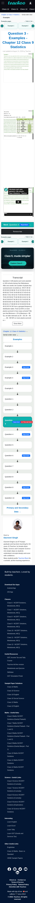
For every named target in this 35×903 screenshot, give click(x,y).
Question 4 (17, 434)
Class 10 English (13, 694)
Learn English (12, 822)
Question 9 (17, 487)
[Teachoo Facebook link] (9, 869)
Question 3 (18, 422)
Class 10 (23, 9)
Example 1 (9, 346)
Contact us (22, 880)
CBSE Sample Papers (15, 858)
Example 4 (17, 378)
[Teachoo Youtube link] (25, 869)
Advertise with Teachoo (17, 887)
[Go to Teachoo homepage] (16, 3)
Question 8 (9, 477)
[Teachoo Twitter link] (20, 869)
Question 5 (9, 445)
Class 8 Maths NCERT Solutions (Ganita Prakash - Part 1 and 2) (18, 736)
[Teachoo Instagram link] (15, 869)
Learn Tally (11, 829)
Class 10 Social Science (15, 698)
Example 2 (9, 357)
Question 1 (9, 399)
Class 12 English (13, 706)
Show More (17, 323)
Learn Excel (11, 826)
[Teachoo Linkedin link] (17, 872)
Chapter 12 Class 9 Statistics (10, 14)
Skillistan (10, 672)
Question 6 (17, 456)
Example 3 (17, 367)
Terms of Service (17, 882)
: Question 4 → (18, 225)
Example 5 (9, 388)
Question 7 (9, 466)
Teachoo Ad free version (15, 664)
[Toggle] (3, 3)
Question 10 (17, 498)
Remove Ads (17, 231)
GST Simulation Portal (15, 676)
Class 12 (5, 9)
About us (12, 880)
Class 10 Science (13, 691)
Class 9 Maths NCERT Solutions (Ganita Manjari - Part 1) (18, 746)
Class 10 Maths (12, 687)
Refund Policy (23, 884)
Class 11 (14, 9)
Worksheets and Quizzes (15, 668)
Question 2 (9, 410)
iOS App (10, 592)
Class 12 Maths (12, 702)
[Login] (30, 3)
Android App (11, 588)
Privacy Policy (11, 884)
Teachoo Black (23, 558)
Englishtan (11, 847)
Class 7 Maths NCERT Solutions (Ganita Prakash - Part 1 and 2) (18, 726)
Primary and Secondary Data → (17, 510)
